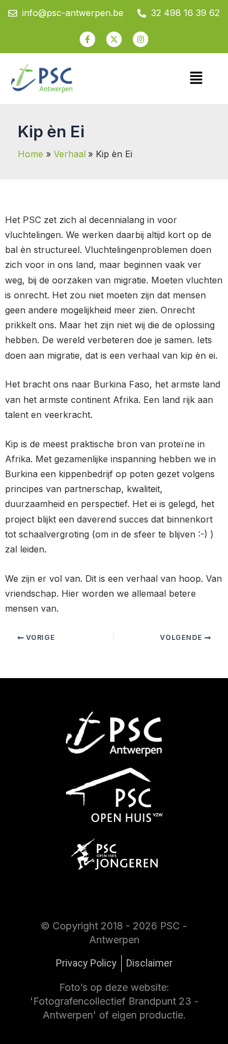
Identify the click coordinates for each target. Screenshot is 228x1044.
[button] (196, 78)
